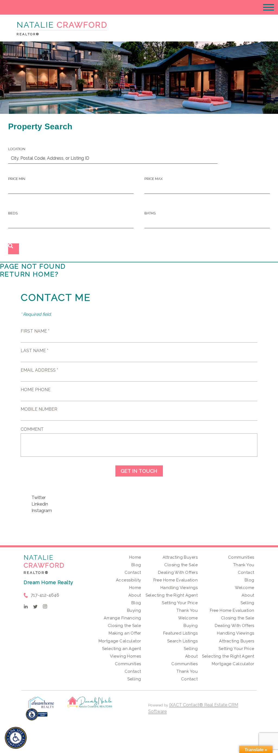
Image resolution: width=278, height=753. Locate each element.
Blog (136, 564)
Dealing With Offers (178, 572)
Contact (133, 572)
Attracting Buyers (180, 557)
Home (135, 557)
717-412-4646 (45, 595)
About (134, 595)
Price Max (153, 179)
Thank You (187, 610)
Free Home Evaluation (175, 580)
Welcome (188, 618)
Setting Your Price (180, 602)
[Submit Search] (13, 248)
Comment (32, 429)
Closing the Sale (124, 625)
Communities (128, 663)
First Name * (35, 331)
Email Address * (39, 370)
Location (16, 149)
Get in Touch (139, 471)
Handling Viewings (179, 587)
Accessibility (128, 580)
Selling (134, 679)
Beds (13, 213)
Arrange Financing (122, 618)
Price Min (16, 179)
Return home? (29, 274)
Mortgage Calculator (120, 641)
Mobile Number (39, 409)
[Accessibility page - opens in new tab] (36, 717)
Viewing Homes (125, 656)
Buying (134, 610)
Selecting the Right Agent (172, 595)
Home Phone (35, 389)
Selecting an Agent (121, 648)
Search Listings (182, 641)
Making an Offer (125, 633)
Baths (150, 213)
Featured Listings (180, 633)
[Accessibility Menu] (16, 738)
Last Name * (34, 350)
